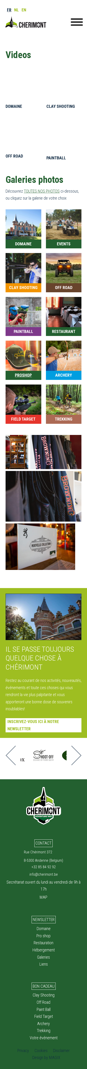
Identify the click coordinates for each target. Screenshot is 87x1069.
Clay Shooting (44, 995)
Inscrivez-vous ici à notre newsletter (33, 725)
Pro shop (43, 935)
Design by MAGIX (46, 1057)
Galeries (43, 957)
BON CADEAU (44, 986)
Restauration (43, 942)
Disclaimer (61, 1050)
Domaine (44, 928)
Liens (43, 964)
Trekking (43, 1030)
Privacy (23, 1050)
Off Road (43, 1002)
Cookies (41, 1050)
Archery (43, 1023)
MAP (43, 897)
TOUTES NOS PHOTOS (42, 191)
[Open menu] (76, 22)
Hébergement (43, 949)
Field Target (43, 1016)
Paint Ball (44, 1009)
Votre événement (44, 1037)
